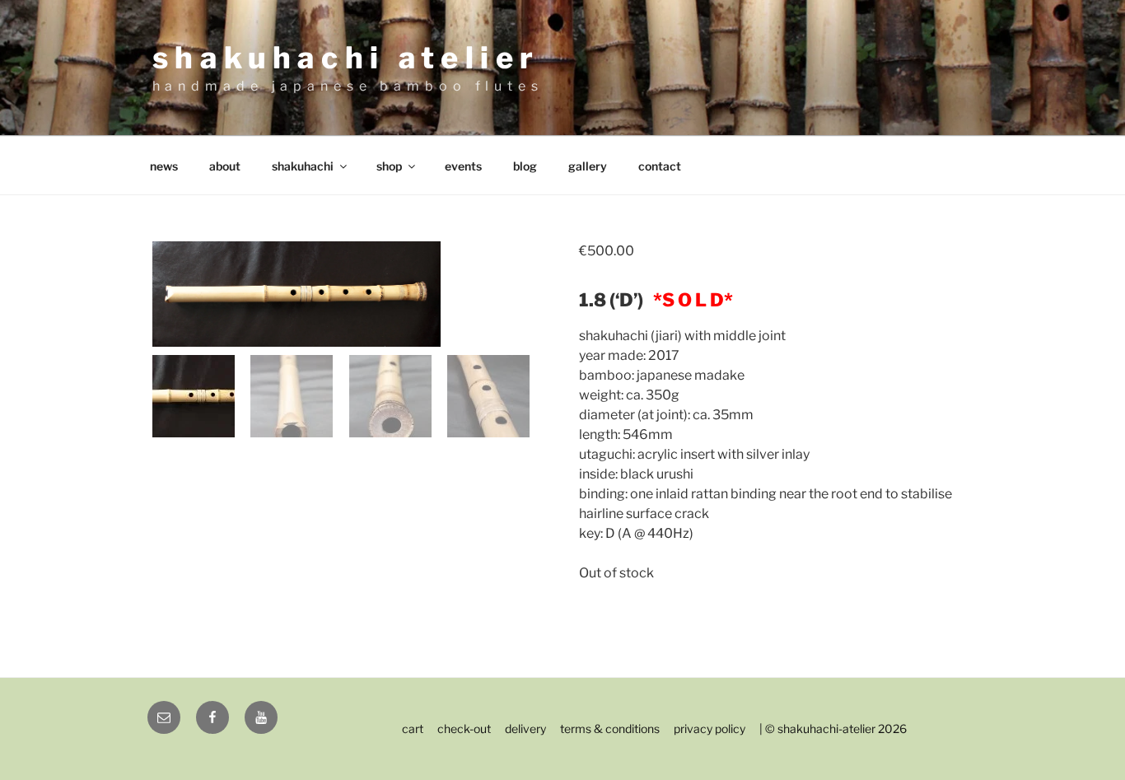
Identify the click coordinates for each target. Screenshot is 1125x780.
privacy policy (709, 729)
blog (525, 166)
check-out (464, 729)
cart (412, 729)
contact (659, 166)
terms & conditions (610, 729)
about (224, 166)
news (164, 166)
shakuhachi (303, 166)
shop (389, 166)
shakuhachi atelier (346, 58)
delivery (525, 729)
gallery (587, 166)
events (463, 166)
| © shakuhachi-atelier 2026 (833, 729)
